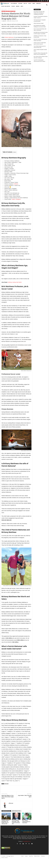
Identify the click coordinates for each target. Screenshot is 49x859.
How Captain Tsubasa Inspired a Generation (26, 821)
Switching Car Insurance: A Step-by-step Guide (40, 36)
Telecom (13, 6)
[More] (28, 789)
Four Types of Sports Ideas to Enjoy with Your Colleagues (41, 57)
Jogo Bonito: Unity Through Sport (24, 796)
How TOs (25, 3)
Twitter (13, 199)
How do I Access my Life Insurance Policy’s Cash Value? (40, 40)
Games (33, 3)
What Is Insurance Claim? (39, 23)
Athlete (7, 11)
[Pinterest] (43, 1)
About (22, 6)
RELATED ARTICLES (6, 810)
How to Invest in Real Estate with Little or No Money (40, 29)
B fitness (16, 184)
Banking (17, 6)
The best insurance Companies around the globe (40, 20)
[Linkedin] (41, 1)
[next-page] (30, 811)
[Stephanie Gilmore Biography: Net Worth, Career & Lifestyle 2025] (6, 816)
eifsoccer (11, 803)
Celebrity (6, 783)
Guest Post (31, 856)
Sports (29, 3)
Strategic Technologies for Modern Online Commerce (40, 17)
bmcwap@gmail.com (27, 841)
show (14, 152)
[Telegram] (25, 789)
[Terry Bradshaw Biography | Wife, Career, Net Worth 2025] (16, 816)
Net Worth (13, 11)
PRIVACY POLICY (37, 856)
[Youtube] (47, 1)
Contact (26, 856)
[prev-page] (29, 811)
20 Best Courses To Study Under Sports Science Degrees (40, 43)
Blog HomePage (14, 3)
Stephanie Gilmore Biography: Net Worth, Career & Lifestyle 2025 (40, 54)
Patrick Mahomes (9, 37)
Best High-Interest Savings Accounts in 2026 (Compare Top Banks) (41, 33)
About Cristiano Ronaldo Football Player (40, 50)
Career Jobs (38, 3)
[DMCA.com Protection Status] (24, 848)
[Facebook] (38, 1)
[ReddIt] (22, 789)
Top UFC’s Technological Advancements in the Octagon (39, 60)
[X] (45, 1)
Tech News (20, 3)
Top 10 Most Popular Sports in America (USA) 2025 (40, 47)
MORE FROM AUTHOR (16, 810)
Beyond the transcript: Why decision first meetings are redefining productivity (39, 13)
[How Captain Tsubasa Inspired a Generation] (26, 816)
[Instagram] (40, 1)
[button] (46, 5)
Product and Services (5, 6)
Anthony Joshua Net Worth (15, 282)
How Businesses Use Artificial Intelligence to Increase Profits (40, 26)
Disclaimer (43, 856)
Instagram (18, 199)
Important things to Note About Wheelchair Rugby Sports (8, 797)
